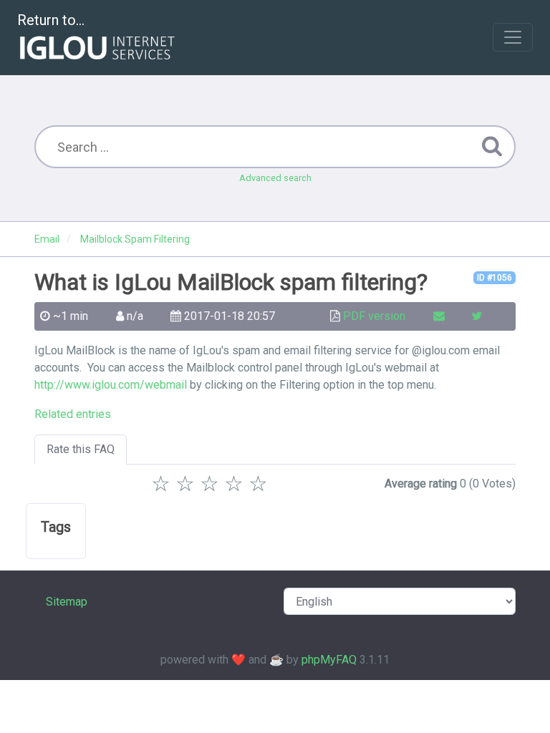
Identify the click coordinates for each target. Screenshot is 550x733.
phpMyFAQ (329, 659)
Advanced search (275, 178)
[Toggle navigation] (513, 37)
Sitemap (66, 601)
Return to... (51, 20)
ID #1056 (494, 278)
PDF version (374, 316)
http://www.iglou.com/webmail (110, 385)
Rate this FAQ (81, 449)
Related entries (72, 414)
